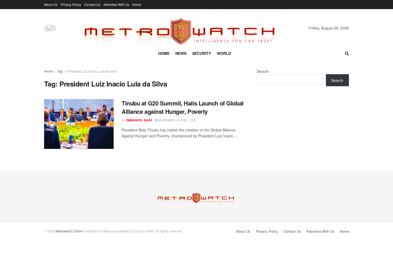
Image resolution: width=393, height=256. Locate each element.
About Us (50, 4)
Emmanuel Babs (139, 120)
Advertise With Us (116, 4)
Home (136, 4)
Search (263, 71)
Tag (60, 71)
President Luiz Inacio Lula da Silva (92, 71)
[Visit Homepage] (182, 28)
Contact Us (92, 4)
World (224, 53)
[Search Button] (347, 53)
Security (201, 53)
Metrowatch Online (69, 231)
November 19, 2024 (172, 120)
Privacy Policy (71, 4)
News (180, 53)
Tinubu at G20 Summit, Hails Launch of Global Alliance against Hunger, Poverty (183, 107)
